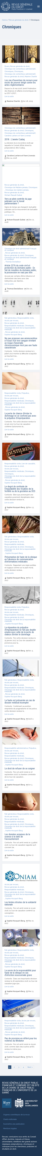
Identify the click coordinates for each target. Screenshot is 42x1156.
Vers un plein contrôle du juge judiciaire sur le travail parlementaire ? (18, 201)
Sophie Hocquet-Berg (13, 334)
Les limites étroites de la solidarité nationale (20, 903)
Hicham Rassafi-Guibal (13, 195)
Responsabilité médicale (14, 325)
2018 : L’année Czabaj (15, 139)
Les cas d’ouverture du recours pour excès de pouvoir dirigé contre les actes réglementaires (21, 82)
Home (4, 20)
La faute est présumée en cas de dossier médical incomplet (20, 701)
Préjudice (25, 393)
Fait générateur (11, 318)
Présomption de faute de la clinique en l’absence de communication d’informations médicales (21, 559)
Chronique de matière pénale (17, 190)
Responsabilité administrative (16, 748)
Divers (7, 66)
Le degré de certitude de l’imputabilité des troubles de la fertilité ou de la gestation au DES (20, 489)
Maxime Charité (31, 76)
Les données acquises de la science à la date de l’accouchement (17, 836)
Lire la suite (9, 96)
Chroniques (9, 71)
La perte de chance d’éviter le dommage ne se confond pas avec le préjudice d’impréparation (20, 415)
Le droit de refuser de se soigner (20, 768)
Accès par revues (11, 320)
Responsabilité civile (26, 318)
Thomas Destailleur (13, 262)
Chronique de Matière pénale (16, 187)
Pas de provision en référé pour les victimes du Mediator (21, 1039)
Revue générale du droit (18, 20)
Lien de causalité (28, 463)
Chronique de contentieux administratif (20, 69)
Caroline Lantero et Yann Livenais (18, 135)
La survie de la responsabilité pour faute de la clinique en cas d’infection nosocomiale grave (20, 972)
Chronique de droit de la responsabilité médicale (20, 328)
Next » (30, 1067)
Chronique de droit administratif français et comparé (20, 249)
